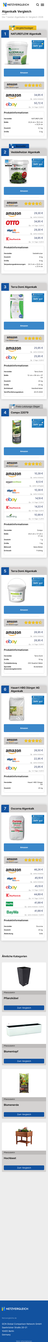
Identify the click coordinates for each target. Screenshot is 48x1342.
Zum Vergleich (24, 1007)
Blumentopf (11, 1051)
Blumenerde (11, 1104)
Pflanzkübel (11, 998)
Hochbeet (10, 1158)
